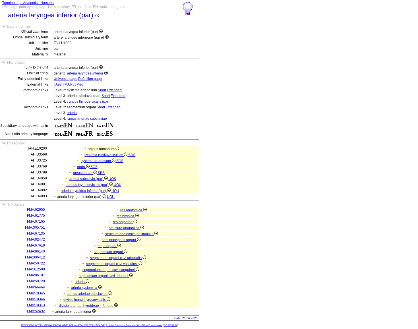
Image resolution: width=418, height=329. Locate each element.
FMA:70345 (36, 293)
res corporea (123, 222)
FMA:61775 (36, 216)
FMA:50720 (36, 281)
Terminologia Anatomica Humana (28, 3)
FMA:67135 (36, 233)
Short (102, 90)
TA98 (58, 84)
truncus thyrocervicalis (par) (88, 102)
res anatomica (131, 210)
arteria (72, 113)
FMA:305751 (35, 227)
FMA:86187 (36, 275)
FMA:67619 (36, 245)
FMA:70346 (36, 299)
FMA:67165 (36, 222)
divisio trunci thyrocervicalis (85, 300)
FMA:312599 (35, 269)
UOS (112, 179)
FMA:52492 (36, 311)
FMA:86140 (36, 251)
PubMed (76, 84)
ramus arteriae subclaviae (87, 119)
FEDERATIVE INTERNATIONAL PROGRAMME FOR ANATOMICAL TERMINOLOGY (63, 325)
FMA (66, 84)
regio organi (107, 246)
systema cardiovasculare (104, 155)
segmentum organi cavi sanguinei (109, 270)
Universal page (65, 79)
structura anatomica (124, 228)
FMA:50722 (36, 263)
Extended (114, 90)
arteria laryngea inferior (85, 73)
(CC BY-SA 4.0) (170, 325)
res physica (126, 216)
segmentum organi (109, 252)
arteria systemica (84, 288)
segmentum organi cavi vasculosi (112, 264)
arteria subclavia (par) (86, 179)
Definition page (90, 79)
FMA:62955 (36, 210)
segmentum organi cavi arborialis (116, 258)
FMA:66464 (36, 287)
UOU (117, 185)
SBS (101, 173)
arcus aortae (83, 173)
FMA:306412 (35, 257)
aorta (81, 167)
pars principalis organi (119, 240)
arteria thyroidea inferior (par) (84, 191)
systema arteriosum (96, 161)
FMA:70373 (36, 305)
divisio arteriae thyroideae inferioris (86, 306)
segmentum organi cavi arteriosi (104, 276)
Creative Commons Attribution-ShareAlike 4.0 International (134, 325)
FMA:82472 (36, 239)
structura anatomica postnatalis (129, 234)
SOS (131, 155)
